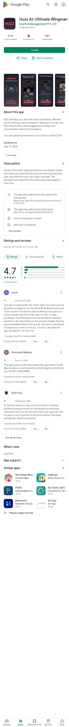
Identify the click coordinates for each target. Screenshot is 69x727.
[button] (33, 39)
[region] (34, 37)
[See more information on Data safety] (63, 163)
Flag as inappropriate (18, 512)
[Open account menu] (63, 4)
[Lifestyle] (11, 155)
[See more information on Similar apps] (63, 468)
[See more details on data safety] (14, 231)
